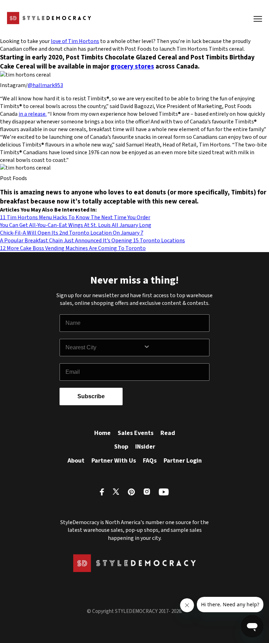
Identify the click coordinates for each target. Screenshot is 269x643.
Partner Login (183, 460)
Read (167, 433)
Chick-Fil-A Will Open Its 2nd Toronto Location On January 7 (71, 233)
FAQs (150, 460)
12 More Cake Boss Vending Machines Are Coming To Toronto (73, 248)
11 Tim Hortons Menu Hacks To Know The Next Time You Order (75, 217)
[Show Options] (174, 347)
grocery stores (132, 66)
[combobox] (104, 347)
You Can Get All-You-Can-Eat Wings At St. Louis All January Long (75, 225)
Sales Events (135, 433)
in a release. (33, 114)
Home (102, 433)
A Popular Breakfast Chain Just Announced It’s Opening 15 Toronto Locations (92, 240)
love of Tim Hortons (75, 41)
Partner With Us (113, 460)
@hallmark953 (45, 85)
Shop (121, 446)
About (76, 460)
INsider (145, 446)
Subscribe (91, 396)
